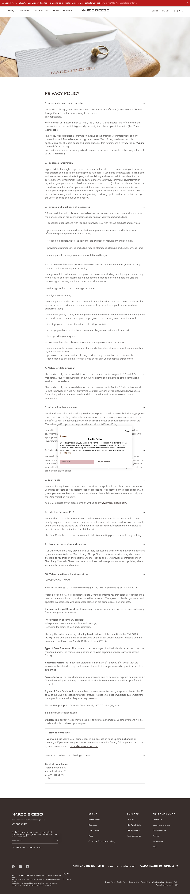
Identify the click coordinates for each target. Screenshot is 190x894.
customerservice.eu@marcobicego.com (28, 820)
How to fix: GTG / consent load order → (119, 3)
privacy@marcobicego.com (112, 503)
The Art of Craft (41, 11)
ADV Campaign (134, 836)
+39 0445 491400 (19, 824)
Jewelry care (158, 841)
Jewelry (130, 820)
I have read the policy (29, 847)
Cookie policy (65, 453)
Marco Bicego (94, 820)
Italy (64, 873)
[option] (95, 47)
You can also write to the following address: (67, 755)
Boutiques (92, 825)
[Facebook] (13, 866)
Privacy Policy (110, 882)
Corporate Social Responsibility (101, 841)
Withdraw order (159, 831)
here (63, 126)
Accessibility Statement (164, 885)
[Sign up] (56, 840)
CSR (176, 885)
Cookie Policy (122, 882)
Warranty (156, 836)
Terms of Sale (134, 882)
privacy (33, 847)
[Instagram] (20, 866)
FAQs (155, 847)
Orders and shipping (161, 825)
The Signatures (133, 831)
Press (90, 836)
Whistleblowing (158, 882)
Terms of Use (145, 882)
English (66, 879)
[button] (65, 436)
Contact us (157, 820)
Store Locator (94, 831)
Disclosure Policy (172, 882)
